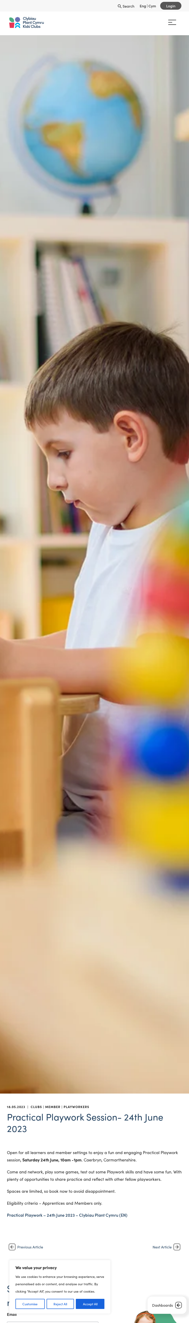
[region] (60, 1287)
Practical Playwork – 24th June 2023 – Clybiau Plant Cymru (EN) (67, 1215)
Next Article (162, 1247)
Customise (30, 1304)
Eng (143, 6)
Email (12, 1314)
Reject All (60, 1304)
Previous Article (30, 1247)
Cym (152, 6)
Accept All (90, 1304)
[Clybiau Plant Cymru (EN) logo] (26, 22)
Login (170, 5)
